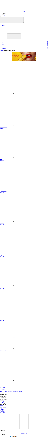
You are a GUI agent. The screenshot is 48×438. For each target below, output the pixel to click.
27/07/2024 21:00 (2, 128)
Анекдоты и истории (4, 43)
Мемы (2, 42)
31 (2, 408)
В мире (3, 44)
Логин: (3, 12)
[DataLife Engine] (6, 5)
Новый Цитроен (3, 127)
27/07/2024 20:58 (2, 224)
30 (1, 408)
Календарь (3, 401)
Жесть (2, 45)
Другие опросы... (2, 395)
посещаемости (3, 25)
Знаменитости (3, 47)
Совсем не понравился (4, 399)
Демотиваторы (4, 41)
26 (4, 407)
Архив (2, 402)
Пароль (3, 13)
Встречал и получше (3, 398)
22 (0, 407)
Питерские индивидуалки (24, 433)
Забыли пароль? (6, 15)
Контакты (3, 39)
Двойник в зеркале (4, 95)
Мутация (2, 223)
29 (0, 408)
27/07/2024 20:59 (2, 160)
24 (2, 407)
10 (4, 387)
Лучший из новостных (4, 396)
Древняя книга (3, 191)
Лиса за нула (3, 350)
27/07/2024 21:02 (2, 64)
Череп (1, 255)
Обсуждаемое (3, 389)
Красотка (2, 63)
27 (5, 407)
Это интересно (4, 48)
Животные (3, 46)
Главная (1, 39)
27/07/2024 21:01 (2, 96)
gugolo (14, 337)
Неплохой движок (3, 397)
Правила (6, 39)
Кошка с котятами (4, 318)
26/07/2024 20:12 (2, 320)
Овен (1, 159)
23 (1, 407)
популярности (3, 24)
